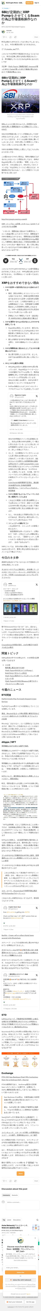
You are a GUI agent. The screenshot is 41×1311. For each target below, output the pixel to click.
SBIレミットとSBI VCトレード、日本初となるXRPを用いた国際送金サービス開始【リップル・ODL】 (20, 127)
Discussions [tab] (17, 1220)
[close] (35, 1238)
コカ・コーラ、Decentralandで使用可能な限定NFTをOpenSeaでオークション (19, 892)
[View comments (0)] (11, 37)
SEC (25, 287)
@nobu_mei (11, 49)
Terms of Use (31, 1284)
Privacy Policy (22, 1288)
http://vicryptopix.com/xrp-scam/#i (14, 219)
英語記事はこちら (14, 72)
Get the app (30, 1302)
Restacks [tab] (15, 1195)
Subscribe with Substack (22, 1280)
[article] (20, 1230)
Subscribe (29, 3)
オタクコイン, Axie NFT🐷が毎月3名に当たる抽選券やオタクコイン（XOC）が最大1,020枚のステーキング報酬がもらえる (20, 953)
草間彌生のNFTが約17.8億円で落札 (15, 746)
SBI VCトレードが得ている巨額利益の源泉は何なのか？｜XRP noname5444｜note (23, 461)
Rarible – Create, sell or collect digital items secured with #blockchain (18, 936)
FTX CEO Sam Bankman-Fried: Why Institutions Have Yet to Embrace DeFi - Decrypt (20, 1078)
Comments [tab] (6, 1195)
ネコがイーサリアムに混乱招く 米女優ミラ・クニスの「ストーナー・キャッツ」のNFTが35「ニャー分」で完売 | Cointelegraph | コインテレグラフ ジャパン (20, 573)
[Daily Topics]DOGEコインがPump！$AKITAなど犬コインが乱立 (19, 671)
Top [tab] (4, 1220)
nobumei (9, 30)
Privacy (18, 1297)
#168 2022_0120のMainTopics (12, 1230)
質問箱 (30, 1162)
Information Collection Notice (27, 1286)
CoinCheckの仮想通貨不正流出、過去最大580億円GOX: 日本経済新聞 (23, 484)
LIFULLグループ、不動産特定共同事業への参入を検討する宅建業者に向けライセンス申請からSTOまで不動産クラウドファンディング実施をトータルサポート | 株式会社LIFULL (20, 1023)
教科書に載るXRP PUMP (14, 668)
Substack (11, 1307)
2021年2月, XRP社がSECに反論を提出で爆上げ (23, 317)
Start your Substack (15, 1302)
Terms (23, 1297)
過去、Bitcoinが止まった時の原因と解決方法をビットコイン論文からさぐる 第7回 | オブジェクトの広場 (20, 716)
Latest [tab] (9, 1220)
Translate (6, 8)
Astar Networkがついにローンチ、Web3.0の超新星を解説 (15, 1226)
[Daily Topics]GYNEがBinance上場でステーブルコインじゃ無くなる (21, 682)
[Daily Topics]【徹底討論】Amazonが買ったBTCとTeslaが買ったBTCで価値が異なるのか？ (20, 69)
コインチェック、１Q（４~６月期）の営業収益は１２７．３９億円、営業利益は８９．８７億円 (20, 1134)
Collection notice (32, 1297)
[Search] (37, 1220)
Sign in (37, 3)
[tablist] (10, 1195)
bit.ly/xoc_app (10, 993)
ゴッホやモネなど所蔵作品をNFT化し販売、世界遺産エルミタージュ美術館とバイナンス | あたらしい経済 (20, 858)
